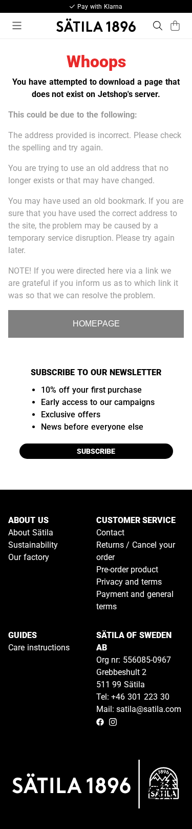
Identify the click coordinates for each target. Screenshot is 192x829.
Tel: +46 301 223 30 (132, 697)
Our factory (28, 557)
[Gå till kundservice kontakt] (160, 797)
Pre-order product (127, 569)
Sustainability (33, 545)
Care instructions (39, 647)
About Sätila (30, 532)
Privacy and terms (129, 582)
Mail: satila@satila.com (139, 709)
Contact (110, 532)
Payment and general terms (135, 600)
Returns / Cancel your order (135, 551)
